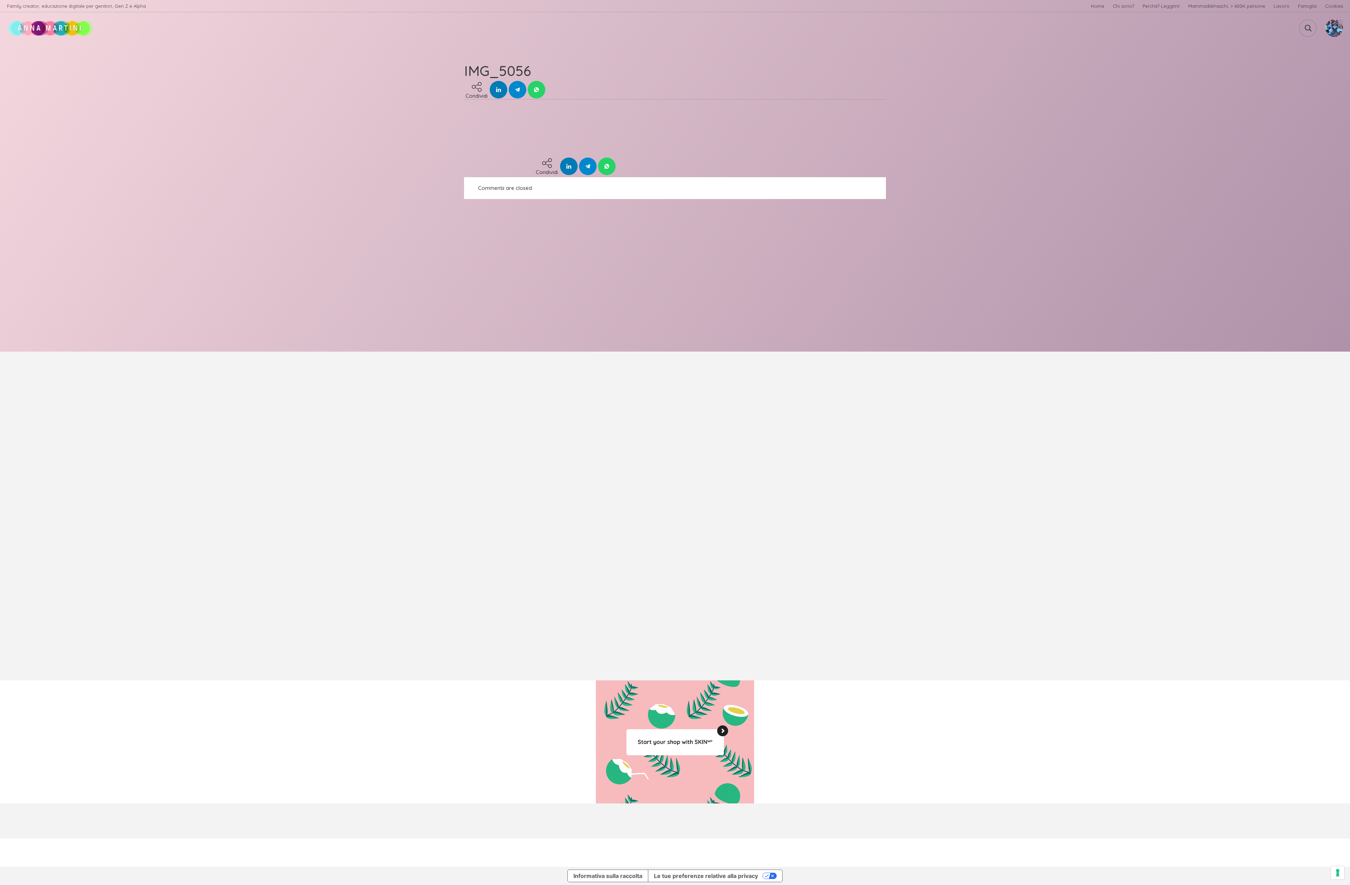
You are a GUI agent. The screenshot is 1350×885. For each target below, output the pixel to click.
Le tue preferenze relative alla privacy (706, 875)
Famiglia (1307, 6)
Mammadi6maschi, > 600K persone (1226, 6)
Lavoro (1282, 6)
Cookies (1334, 6)
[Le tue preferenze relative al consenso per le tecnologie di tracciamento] (1337, 872)
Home (1097, 6)
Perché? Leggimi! (1161, 6)
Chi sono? (1123, 6)
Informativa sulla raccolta (607, 875)
